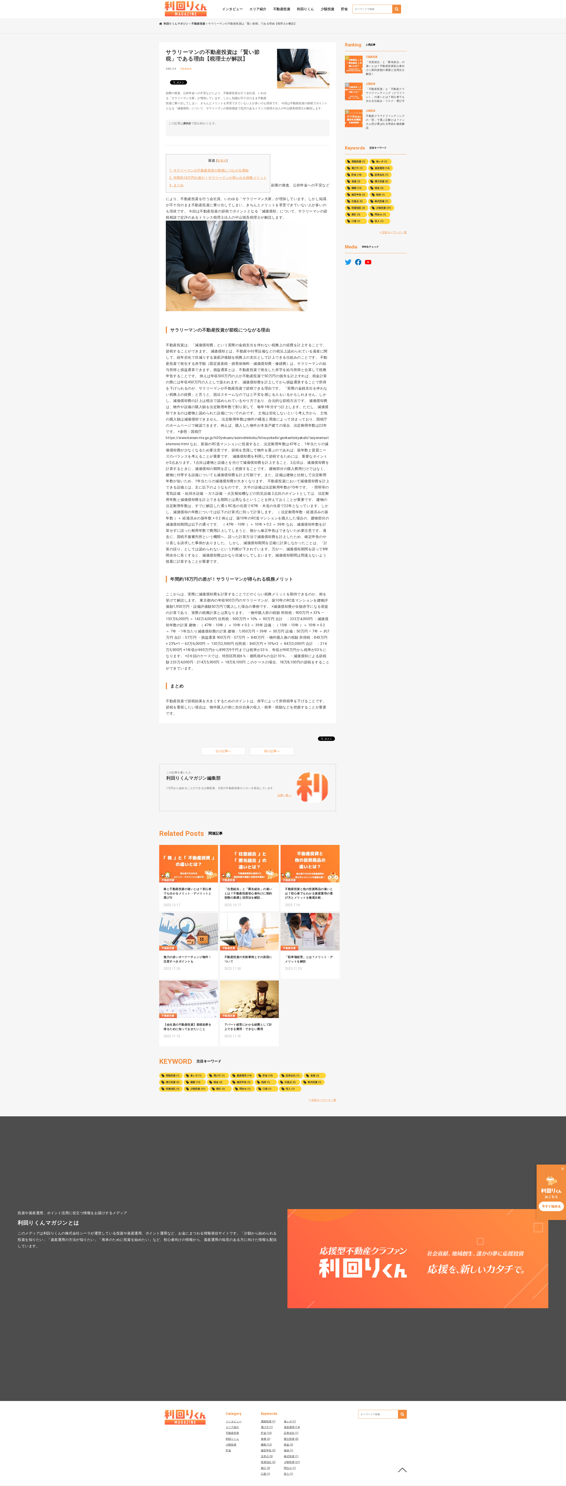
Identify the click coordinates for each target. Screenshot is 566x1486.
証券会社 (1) (292, 1075)
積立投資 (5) (172, 1082)
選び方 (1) (219, 1075)
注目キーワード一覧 (323, 1100)
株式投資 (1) (314, 1082)
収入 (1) (290, 1088)
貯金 (344, 9)
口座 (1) (267, 1088)
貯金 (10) (268, 1075)
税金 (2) (218, 1082)
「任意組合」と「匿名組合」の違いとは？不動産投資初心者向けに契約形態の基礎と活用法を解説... (248, 893)
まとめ (176, 185)
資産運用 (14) (244, 1075)
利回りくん (305, 9)
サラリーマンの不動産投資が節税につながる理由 (209, 170)
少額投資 (328, 9)
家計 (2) (220, 1088)
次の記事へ (223, 751)
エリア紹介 (258, 9)
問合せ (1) (244, 1088)
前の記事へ (272, 751)
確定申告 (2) (243, 1082)
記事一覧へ (285, 795)
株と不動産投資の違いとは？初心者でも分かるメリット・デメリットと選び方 (187, 893)
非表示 (222, 160)
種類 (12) (195, 1082)
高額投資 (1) (172, 1075)
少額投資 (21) (197, 1088)
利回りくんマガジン (176, 23)
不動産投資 (282, 9)
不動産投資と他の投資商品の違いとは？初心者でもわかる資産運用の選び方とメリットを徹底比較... (309, 893)
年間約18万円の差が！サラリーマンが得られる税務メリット (218, 178)
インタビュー (232, 9)
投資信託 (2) (172, 1088)
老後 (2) (314, 1075)
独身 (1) (265, 1082)
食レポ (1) (195, 1075)
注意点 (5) (290, 1082)
